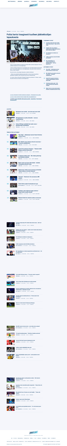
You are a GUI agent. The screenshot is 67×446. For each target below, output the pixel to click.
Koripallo (39, 438)
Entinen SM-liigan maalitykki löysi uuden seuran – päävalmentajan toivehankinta (26, 124)
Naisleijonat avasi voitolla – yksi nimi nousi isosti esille (28, 111)
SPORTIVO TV (56, 1)
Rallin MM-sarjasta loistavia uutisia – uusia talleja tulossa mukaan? (28, 326)
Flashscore (58, 441)
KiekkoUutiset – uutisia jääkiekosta (25, 441)
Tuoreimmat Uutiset (48, 40)
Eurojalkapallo (20, 438)
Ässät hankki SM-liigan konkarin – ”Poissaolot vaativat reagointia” (28, 274)
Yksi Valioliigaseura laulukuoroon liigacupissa (24, 236)
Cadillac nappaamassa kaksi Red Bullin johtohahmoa (25, 244)
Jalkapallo (26, 1)
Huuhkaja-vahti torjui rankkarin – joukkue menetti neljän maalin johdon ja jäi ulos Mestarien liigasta (29, 230)
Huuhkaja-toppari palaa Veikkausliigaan (23, 399)
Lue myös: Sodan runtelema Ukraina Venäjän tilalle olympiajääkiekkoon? (23, 96)
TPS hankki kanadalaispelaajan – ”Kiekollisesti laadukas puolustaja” (28, 333)
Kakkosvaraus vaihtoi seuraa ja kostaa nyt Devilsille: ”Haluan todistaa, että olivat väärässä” (29, 170)
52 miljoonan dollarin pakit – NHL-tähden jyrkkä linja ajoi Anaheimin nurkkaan (29, 156)
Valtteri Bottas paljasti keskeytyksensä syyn (28, 183)
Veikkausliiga (26, 438)
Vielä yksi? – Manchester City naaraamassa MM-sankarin (29, 177)
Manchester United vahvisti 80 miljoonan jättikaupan (25, 302)
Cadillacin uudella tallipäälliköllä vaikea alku (23, 347)
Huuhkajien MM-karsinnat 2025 (50, 441)
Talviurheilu (41, 1)
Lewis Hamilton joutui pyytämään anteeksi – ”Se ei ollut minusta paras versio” (28, 407)
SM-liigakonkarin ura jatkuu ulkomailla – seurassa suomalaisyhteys (27, 118)
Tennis (49, 438)
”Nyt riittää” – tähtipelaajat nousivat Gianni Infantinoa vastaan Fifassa (30, 135)
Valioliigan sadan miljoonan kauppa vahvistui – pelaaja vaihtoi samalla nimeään (28, 191)
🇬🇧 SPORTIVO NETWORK (51, 444)
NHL (11, 438)
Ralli (35, 438)
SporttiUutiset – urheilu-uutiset (12, 441)
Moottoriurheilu (11, 1)
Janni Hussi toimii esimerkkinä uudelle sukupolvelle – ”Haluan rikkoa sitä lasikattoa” (29, 386)
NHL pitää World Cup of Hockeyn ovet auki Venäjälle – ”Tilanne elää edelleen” (28, 393)
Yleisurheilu (34, 1)
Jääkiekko (20, 1)
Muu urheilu (49, 1)
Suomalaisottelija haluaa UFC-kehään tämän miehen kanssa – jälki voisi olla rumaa (28, 223)
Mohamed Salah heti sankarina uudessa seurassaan (29, 197)
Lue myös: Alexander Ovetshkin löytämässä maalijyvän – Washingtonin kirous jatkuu (25, 94)
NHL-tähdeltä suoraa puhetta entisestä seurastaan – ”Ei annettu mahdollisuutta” (29, 142)
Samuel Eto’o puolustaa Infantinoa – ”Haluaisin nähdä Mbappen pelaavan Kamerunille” (30, 149)
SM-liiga (15, 438)
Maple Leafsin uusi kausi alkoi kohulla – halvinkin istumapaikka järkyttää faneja (29, 163)
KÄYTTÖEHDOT (58, 444)
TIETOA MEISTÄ (45, 444)
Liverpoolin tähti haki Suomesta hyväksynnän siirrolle (25, 340)
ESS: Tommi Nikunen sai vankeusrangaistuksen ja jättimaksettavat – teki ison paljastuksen (29, 252)
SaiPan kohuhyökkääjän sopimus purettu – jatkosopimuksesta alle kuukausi (28, 355)
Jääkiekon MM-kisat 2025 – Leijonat (38, 441)
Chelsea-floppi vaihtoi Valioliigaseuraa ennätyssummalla (26, 281)
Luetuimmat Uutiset (48, 67)
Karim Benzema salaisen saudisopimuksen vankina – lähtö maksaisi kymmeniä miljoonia (28, 379)
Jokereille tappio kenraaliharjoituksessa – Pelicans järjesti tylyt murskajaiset (27, 296)
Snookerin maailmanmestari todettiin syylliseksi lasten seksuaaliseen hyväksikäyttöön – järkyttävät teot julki (28, 289)
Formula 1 (31, 438)
